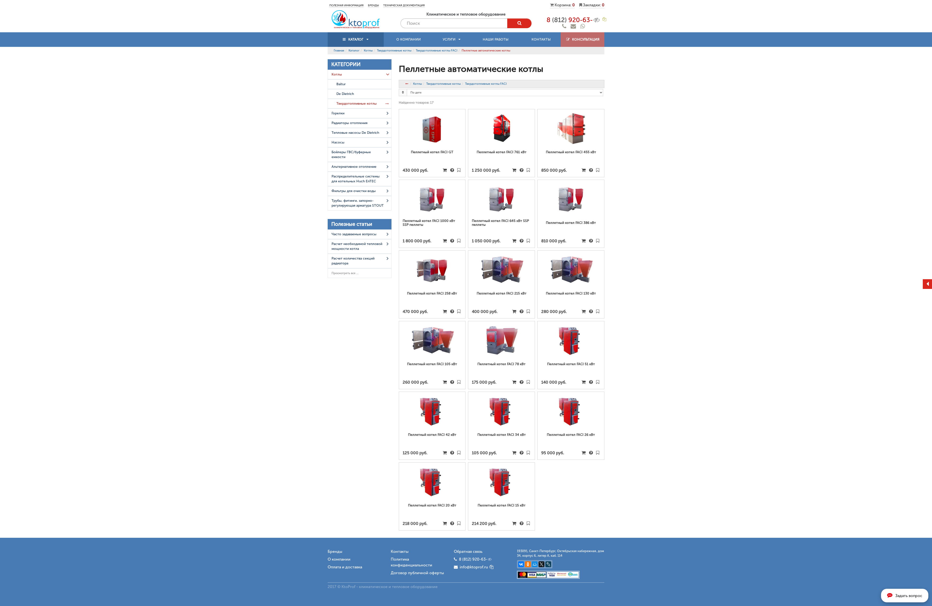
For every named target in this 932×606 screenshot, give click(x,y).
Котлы (368, 50)
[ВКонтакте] (521, 564)
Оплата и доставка (345, 567)
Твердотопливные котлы (394, 50)
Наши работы (495, 39)
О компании (408, 39)
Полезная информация (346, 5)
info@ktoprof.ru (473, 567)
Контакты (541, 39)
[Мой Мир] (535, 564)
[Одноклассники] (528, 564)
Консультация (584, 39)
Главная (339, 50)
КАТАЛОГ (355, 39)
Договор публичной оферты (417, 573)
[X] (541, 564)
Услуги (450, 39)
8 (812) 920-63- (473, 559)
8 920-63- (570, 20)
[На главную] (355, 19)
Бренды (373, 5)
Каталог (354, 50)
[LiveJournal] (548, 564)
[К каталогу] (407, 83)
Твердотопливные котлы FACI (436, 50)
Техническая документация (404, 5)
